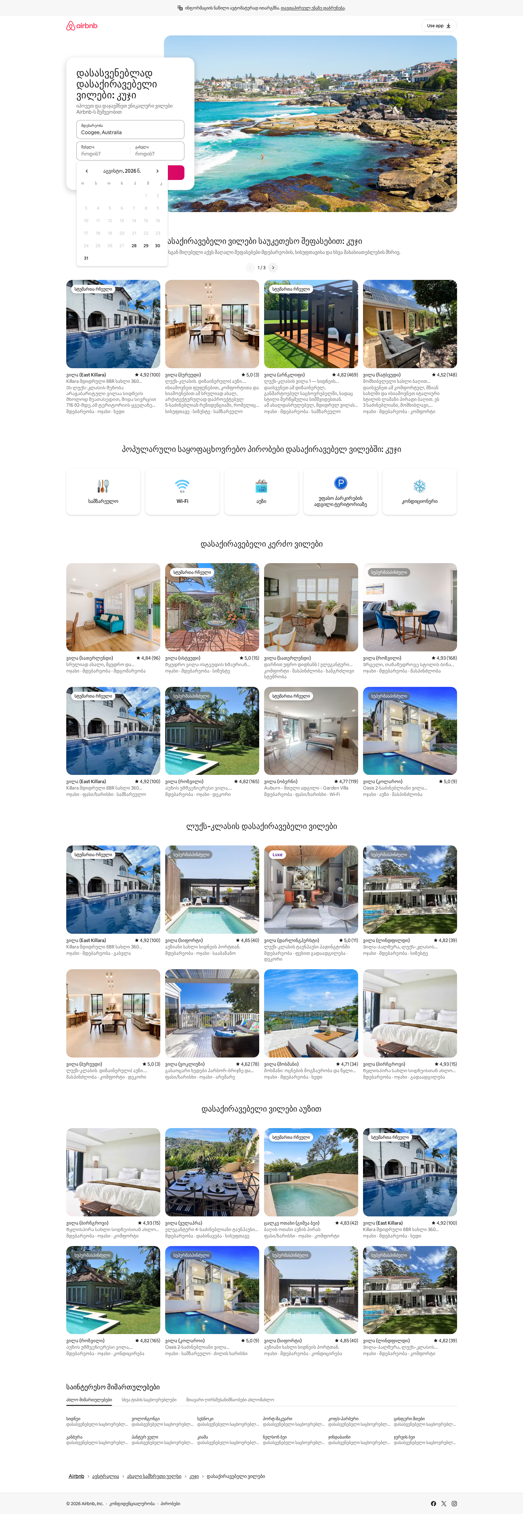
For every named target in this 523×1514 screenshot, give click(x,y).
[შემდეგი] (273, 268)
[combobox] (130, 132)
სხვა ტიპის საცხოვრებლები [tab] (149, 1399)
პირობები (170, 1503)
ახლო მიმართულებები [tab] (89, 1399)
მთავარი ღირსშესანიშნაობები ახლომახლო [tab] (230, 1399)
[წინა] (250, 268)
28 (134, 245)
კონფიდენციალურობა (132, 1503)
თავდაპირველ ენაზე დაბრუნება (313, 8)
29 (145, 245)
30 (157, 245)
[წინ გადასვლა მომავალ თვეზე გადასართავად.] (157, 171)
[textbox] (103, 153)
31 (86, 258)
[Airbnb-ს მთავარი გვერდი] (81, 25)
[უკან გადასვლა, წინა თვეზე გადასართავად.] (87, 171)
